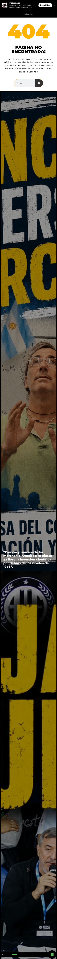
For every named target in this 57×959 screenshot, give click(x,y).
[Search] (39, 83)
